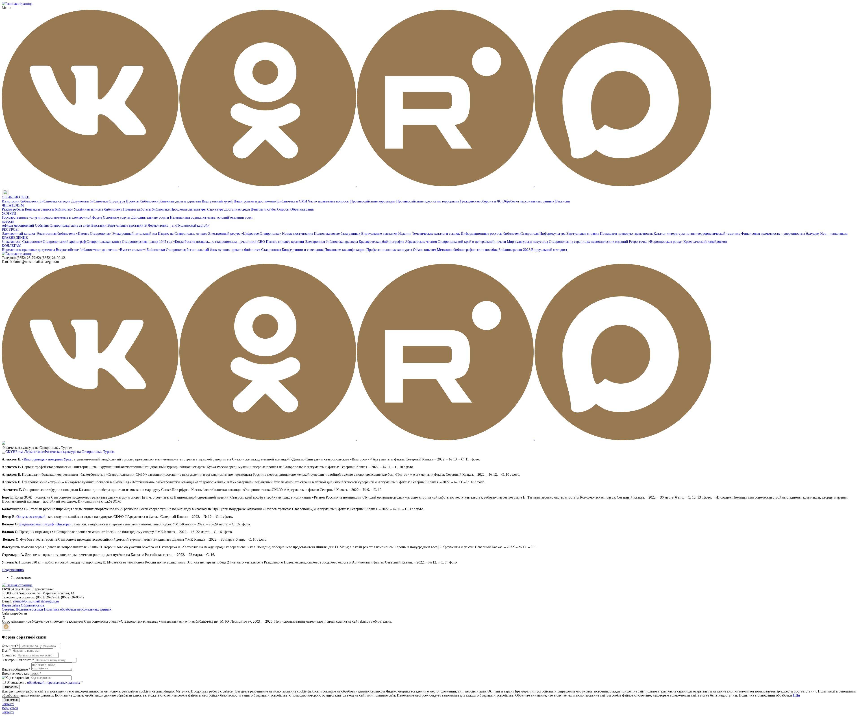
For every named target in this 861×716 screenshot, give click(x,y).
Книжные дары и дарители (180, 201)
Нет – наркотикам (834, 233)
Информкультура (552, 233)
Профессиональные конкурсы (389, 250)
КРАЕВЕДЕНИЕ (15, 237)
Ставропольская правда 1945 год (147, 241)
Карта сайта (11, 605)
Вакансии (562, 201)
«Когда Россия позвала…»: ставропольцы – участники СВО (219, 241)
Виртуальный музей (217, 201)
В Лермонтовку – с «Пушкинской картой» (176, 225)
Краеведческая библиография (381, 241)
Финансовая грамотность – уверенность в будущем (780, 233)
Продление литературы (188, 209)
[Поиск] (13, 193)
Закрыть (8, 704)
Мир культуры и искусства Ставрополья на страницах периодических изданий (567, 241)
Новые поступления (297, 233)
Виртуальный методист (549, 250)
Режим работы (13, 209)
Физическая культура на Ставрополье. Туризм (79, 452)
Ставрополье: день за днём (70, 225)
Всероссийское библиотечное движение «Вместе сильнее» (101, 250)
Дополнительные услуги (150, 217)
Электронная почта (18, 660)
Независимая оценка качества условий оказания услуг (211, 217)
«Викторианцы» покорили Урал (46, 459)
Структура (117, 201)
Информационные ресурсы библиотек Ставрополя (500, 233)
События (42, 225)
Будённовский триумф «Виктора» (45, 524)
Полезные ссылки (29, 609)
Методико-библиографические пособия (467, 250)
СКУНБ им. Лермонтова (24, 452)
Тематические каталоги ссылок (436, 233)
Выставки (99, 225)
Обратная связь (302, 209)
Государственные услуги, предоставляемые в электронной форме (52, 217)
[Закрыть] (6, 627)
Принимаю (11, 699)
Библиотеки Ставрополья (166, 250)
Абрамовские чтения (421, 241)
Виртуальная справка (582, 233)
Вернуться (10, 708)
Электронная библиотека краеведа (331, 241)
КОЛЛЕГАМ (11, 245)
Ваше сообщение (16, 669)
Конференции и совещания (303, 250)
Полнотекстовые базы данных (337, 233)
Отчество (9, 655)
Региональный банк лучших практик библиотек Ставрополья (234, 250)
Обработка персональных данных (528, 201)
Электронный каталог (19, 233)
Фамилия (10, 646)
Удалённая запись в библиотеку (98, 209)
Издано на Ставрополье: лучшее (182, 233)
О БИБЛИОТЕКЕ (15, 197)
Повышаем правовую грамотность (626, 233)
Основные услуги (116, 217)
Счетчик (8, 609)
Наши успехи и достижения (255, 201)
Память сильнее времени (285, 241)
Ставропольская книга (104, 241)
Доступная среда (237, 209)
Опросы (283, 209)
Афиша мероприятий (18, 225)
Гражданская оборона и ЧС (481, 201)
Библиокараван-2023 (514, 250)
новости (8, 221)
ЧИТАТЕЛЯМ (13, 205)
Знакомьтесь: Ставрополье (22, 241)
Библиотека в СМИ (292, 201)
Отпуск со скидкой (31, 516)
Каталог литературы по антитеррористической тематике (697, 233)
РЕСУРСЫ (10, 229)
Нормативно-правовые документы (28, 250)
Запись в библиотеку (57, 209)
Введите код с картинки (21, 673)
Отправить (11, 687)
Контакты (32, 209)
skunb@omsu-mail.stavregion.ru (36, 601)
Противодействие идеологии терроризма (427, 201)
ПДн (796, 695)
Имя (6, 650)
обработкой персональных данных (53, 682)
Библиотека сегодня (54, 201)
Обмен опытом (424, 250)
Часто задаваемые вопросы (328, 201)
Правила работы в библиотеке (146, 209)
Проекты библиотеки (142, 201)
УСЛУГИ (9, 213)
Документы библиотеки (89, 201)
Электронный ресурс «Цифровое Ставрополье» (244, 233)
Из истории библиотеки (20, 201)
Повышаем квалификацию (344, 250)
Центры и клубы (263, 209)
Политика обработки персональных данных (77, 609)
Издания (404, 233)
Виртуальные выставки (125, 225)
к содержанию (13, 570)
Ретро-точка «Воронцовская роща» (656, 241)
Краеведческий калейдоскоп (705, 241)
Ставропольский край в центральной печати (472, 241)
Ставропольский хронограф (64, 241)
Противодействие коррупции (372, 201)
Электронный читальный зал (134, 233)
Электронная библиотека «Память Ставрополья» (74, 233)
